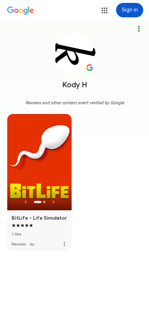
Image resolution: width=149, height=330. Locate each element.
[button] (104, 10)
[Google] (20, 10)
